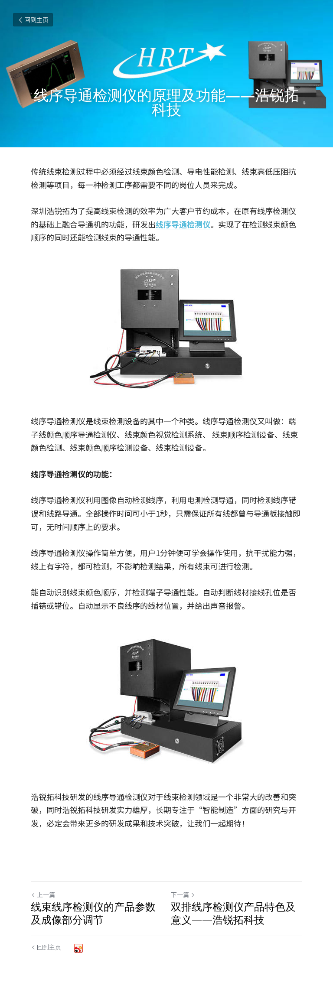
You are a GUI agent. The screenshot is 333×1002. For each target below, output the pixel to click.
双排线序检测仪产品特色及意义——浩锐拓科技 (233, 913)
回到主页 (36, 19)
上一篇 (46, 894)
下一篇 (180, 894)
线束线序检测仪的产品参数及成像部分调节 (93, 913)
